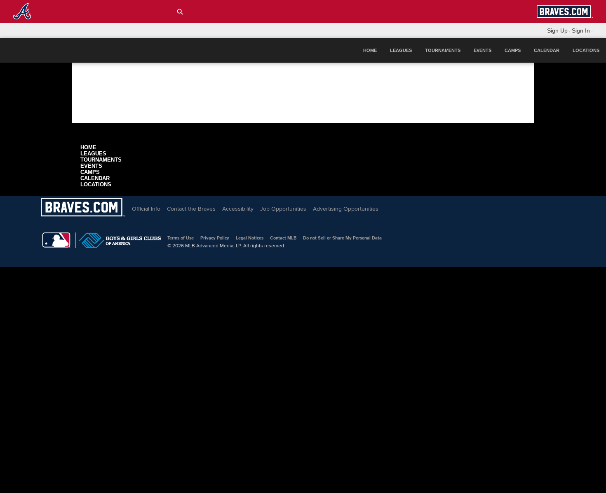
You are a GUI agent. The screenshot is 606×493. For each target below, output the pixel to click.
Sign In (581, 30)
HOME (370, 50)
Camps (513, 50)
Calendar (546, 50)
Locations (586, 50)
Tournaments (442, 50)
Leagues (401, 50)
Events (482, 50)
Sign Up (557, 30)
